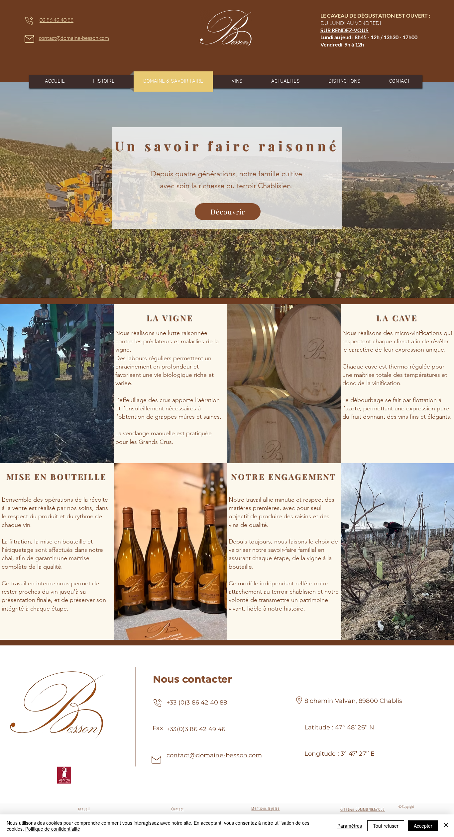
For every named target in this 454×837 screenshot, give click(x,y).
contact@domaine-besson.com (214, 755)
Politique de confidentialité (52, 828)
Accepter (423, 825)
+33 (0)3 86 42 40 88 (198, 702)
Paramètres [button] (349, 825)
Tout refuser (385, 825)
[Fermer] (446, 826)
